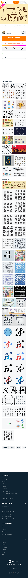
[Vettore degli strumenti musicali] (18, 130)
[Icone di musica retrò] (19, 166)
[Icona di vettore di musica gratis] (19, 140)
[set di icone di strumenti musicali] (8, 99)
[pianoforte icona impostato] (8, 252)
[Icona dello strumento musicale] (8, 158)
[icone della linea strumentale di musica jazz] (8, 149)
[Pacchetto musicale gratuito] (8, 175)
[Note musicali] (9, 220)
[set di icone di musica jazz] (7, 110)
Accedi (21, 2)
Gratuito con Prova (14, 38)
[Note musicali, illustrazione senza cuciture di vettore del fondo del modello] (19, 176)
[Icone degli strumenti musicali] (8, 166)
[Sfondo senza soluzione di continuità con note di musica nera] (10, 91)
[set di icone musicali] (8, 348)
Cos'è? (14, 54)
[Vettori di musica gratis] (8, 140)
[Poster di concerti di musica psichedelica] (8, 197)
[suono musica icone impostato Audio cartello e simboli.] (8, 457)
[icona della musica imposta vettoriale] (19, 208)
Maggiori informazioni (7, 56)
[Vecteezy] (2, 2)
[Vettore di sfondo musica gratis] (9, 186)
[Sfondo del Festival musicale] (7, 131)
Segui (23, 33)
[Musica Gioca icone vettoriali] (9, 468)
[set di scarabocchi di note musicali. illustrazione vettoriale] (5, 85)
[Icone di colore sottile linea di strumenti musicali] (8, 209)
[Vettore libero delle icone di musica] (9, 121)
